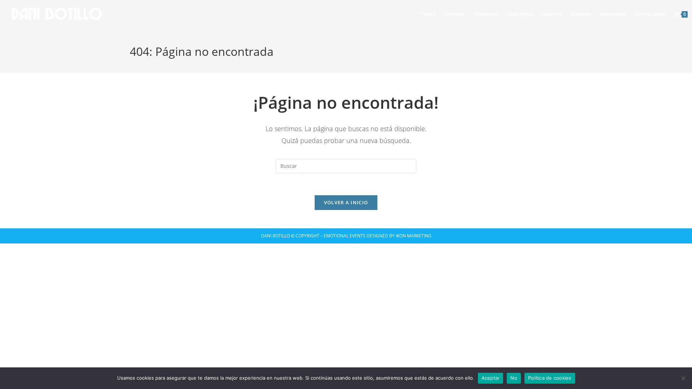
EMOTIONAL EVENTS (344, 236)
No (513, 378)
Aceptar (491, 378)
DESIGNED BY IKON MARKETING (398, 236)
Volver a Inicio (346, 202)
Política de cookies (550, 378)
